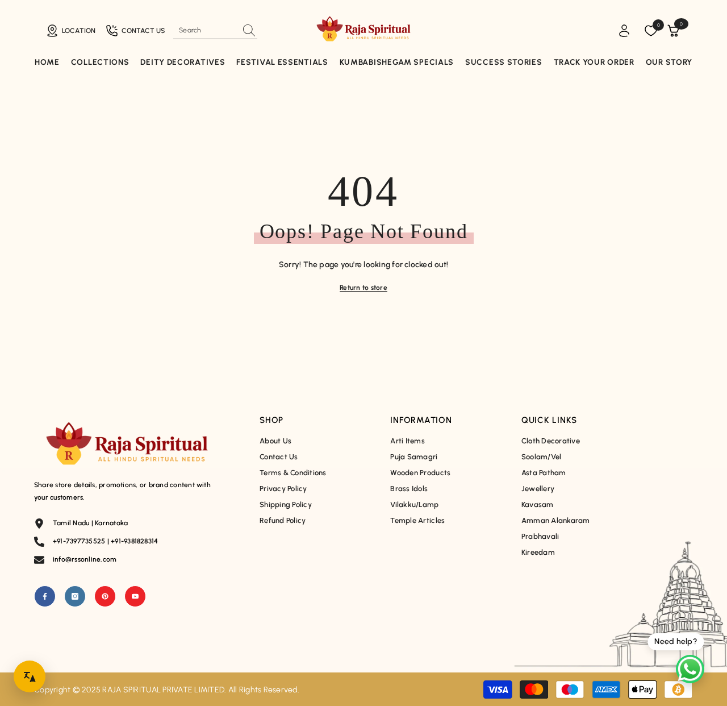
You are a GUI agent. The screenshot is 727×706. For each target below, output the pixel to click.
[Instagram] (75, 596)
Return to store (363, 288)
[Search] (215, 30)
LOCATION (78, 31)
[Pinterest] (105, 596)
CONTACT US (143, 31)
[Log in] (624, 31)
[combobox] (205, 30)
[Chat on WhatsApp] (690, 669)
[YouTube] (135, 596)
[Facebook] (45, 596)
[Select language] (29, 676)
